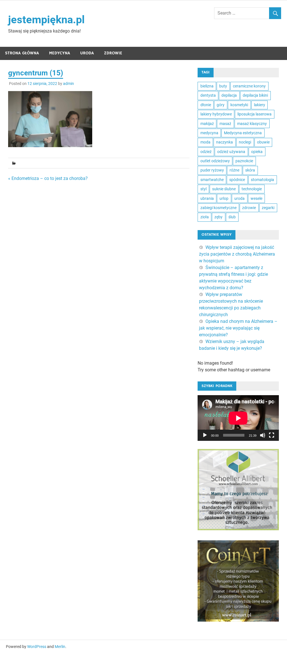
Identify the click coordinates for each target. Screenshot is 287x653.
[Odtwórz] (205, 435)
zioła (204, 217)
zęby (218, 217)
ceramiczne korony (249, 86)
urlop (223, 198)
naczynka (224, 142)
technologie (252, 189)
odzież (206, 151)
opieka (257, 151)
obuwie (263, 142)
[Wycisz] (262, 435)
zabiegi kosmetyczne (218, 207)
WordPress (36, 646)
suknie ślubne (224, 189)
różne (234, 170)
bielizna (207, 86)
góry (220, 105)
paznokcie (244, 161)
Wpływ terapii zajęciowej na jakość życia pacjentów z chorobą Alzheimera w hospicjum (237, 254)
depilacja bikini (255, 95)
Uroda (87, 53)
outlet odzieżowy (215, 161)
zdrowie (249, 207)
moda (205, 142)
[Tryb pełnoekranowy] (271, 435)
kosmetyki (239, 105)
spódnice (237, 179)
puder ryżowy (212, 170)
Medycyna (59, 53)
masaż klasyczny (252, 123)
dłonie (205, 105)
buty (223, 86)
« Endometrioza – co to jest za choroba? (48, 178)
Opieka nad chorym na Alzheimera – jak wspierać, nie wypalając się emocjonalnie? (238, 328)
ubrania (207, 198)
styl (203, 189)
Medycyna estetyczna (243, 133)
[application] (238, 418)
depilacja (229, 95)
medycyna (209, 133)
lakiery (259, 105)
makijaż (207, 123)
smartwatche (212, 179)
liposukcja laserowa (254, 114)
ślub (232, 217)
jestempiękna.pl (46, 19)
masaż (225, 123)
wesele (256, 198)
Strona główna (22, 53)
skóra (250, 170)
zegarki (268, 207)
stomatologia (262, 179)
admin (68, 83)
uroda (239, 198)
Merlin (60, 646)
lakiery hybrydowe (216, 114)
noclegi (245, 142)
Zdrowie (113, 53)
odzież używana (231, 151)
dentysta (208, 95)
